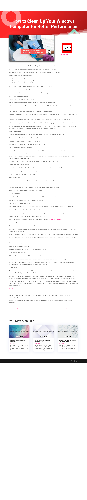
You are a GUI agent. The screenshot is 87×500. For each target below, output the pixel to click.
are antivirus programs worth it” (56, 219)
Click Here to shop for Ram (16, 288)
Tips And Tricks (64, 54)
